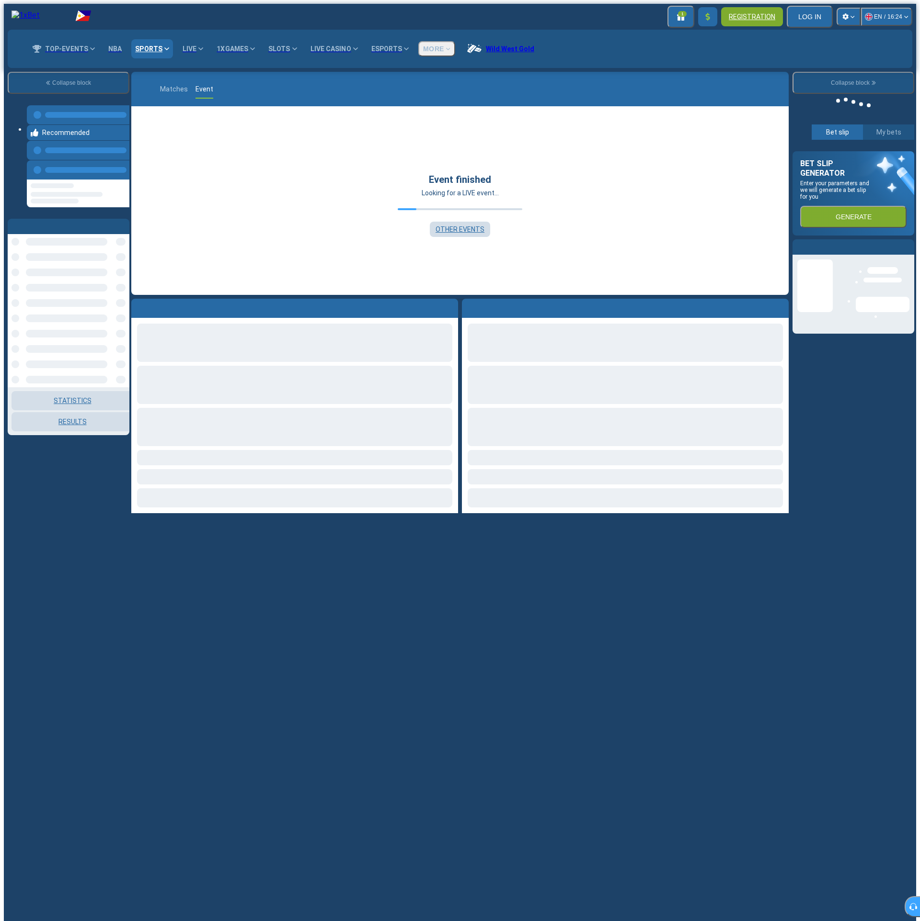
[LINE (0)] (141, 89)
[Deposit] (707, 16)
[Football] (155, 89)
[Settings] (849, 17)
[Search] (780, 89)
